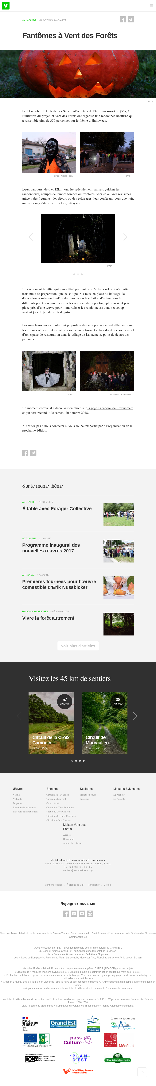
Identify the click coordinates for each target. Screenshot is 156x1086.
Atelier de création (72, 843)
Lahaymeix (72, 957)
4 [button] (84, 761)
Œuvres (18, 788)
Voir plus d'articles (78, 646)
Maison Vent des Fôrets (74, 826)
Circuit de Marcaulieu (57, 794)
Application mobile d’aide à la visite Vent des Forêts (53, 988)
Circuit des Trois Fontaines (60, 807)
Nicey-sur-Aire (87, 957)
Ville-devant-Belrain (131, 957)
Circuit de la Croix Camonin (61, 816)
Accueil (67, 834)
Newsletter (93, 885)
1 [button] (74, 275)
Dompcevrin (37, 957)
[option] (78, 241)
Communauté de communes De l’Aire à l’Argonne (81, 954)
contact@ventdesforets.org (78, 870)
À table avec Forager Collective (57, 508)
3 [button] (82, 275)
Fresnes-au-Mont (55, 957)
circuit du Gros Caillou (58, 811)
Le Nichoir (118, 794)
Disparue (17, 803)
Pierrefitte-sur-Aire (107, 957)
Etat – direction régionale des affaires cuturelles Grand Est (89, 947)
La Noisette (119, 798)
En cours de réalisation (24, 807)
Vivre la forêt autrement (48, 618)
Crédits (107, 885)
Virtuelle (17, 798)
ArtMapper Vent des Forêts (84, 975)
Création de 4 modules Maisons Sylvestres (40, 971)
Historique (68, 839)
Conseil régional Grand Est (57, 951)
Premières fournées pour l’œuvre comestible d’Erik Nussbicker (59, 584)
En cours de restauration (25, 811)
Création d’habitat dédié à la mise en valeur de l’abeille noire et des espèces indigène (50, 981)
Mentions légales (53, 885)
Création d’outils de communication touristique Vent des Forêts (104, 971)
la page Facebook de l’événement (110, 407)
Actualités (29, 19)
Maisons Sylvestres (126, 788)
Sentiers (52, 788)
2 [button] (78, 275)
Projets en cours (88, 794)
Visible (16, 794)
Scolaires (86, 788)
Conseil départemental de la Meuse (96, 951)
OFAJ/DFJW (104, 999)
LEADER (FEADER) (104, 968)
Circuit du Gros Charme (58, 820)
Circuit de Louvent (56, 798)
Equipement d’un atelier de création (110, 988)
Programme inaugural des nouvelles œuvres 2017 (51, 547)
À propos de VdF (75, 885)
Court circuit (53, 803)
